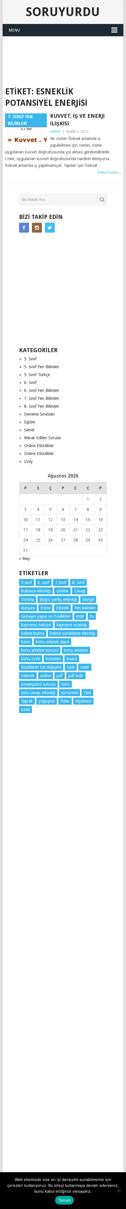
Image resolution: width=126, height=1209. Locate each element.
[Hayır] (119, 1191)
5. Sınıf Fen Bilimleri (41, 366)
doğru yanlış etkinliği (58, 599)
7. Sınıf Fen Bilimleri (41, 398)
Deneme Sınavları (39, 414)
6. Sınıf (30, 382)
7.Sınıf (61, 582)
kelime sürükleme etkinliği (72, 633)
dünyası (28, 608)
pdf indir (76, 675)
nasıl (71, 667)
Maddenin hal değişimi (41, 667)
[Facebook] (24, 228)
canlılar (62, 591)
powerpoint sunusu (38, 684)
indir (80, 616)
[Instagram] (37, 228)
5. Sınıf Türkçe (37, 374)
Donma (27, 599)
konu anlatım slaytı (52, 641)
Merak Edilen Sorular (42, 437)
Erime (45, 608)
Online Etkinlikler (39, 445)
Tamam (64, 1200)
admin (55, 131)
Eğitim (29, 422)
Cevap (79, 591)
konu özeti (30, 658)
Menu (14, 30)
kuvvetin (53, 658)
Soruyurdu (63, 12)
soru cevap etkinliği (38, 692)
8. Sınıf (78, 582)
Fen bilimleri (85, 608)
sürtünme (69, 692)
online (45, 675)
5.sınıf (26, 582)
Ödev (65, 701)
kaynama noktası (36, 624)
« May (24, 558)
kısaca (72, 658)
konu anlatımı (76, 650)
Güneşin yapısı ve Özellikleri (46, 616)
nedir (84, 667)
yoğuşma (46, 701)
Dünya (88, 599)
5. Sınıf (30, 359)
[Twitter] (50, 228)
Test (87, 692)
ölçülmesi (83, 701)
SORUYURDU (63, 71)
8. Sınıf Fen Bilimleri (41, 406)
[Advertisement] (65, 51)
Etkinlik (62, 608)
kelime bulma (32, 633)
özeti (25, 709)
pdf (60, 675)
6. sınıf (44, 582)
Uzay (28, 461)
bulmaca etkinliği (36, 591)
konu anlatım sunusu (39, 650)
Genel (29, 430)
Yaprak (27, 701)
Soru (65, 684)
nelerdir (28, 675)
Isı (92, 616)
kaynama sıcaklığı (72, 624)
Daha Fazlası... (109, 172)
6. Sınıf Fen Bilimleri (41, 390)
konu (25, 641)
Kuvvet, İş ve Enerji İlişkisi (77, 119)
